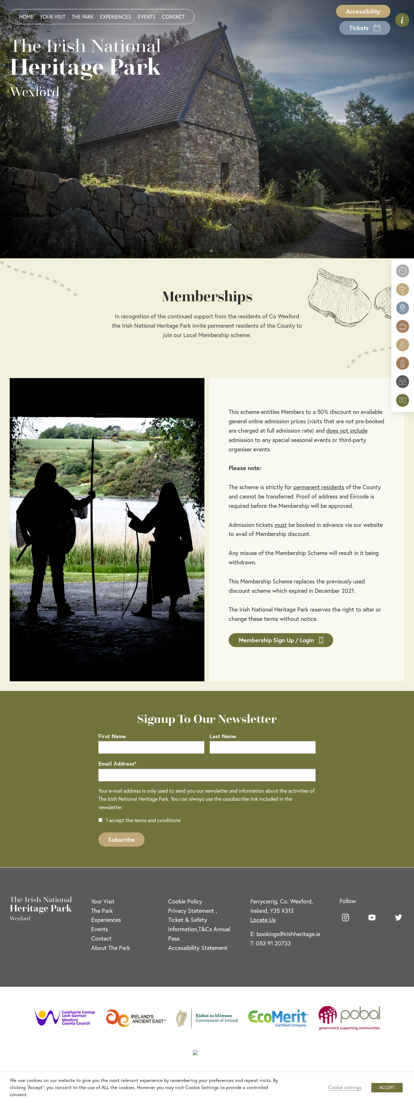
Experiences (115, 16)
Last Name (223, 736)
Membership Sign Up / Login (276, 640)
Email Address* (117, 763)
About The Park (110, 948)
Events (147, 16)
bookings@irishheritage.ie (288, 934)
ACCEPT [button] (387, 1087)
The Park (82, 16)
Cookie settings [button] (345, 1087)
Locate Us (263, 919)
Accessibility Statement (197, 948)
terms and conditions (157, 820)
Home (26, 16)
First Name (112, 736)
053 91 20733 (273, 943)
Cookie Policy (185, 901)
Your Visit (52, 16)
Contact (173, 16)
